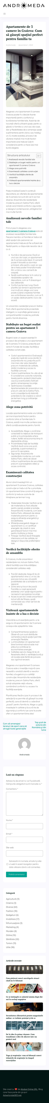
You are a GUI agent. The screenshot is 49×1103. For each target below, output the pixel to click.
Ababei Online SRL (29, 1089)
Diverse (9, 907)
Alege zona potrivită (17, 168)
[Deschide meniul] (4, 13)
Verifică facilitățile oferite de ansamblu (21, 176)
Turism (9, 943)
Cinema (9, 903)
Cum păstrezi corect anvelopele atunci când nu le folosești (22, 979)
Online (9, 935)
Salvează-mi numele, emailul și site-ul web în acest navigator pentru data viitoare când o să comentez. (25, 864)
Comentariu (12, 789)
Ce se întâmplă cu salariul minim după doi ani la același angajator (24, 998)
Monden (10, 931)
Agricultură (11, 899)
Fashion (9, 911)
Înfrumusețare (12, 923)
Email (9, 834)
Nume (9, 820)
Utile (8, 947)
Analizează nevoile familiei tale (22, 159)
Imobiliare (11, 919)
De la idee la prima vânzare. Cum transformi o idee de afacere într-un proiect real (21, 1036)
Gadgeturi (10, 915)
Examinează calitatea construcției (23, 171)
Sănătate (10, 939)
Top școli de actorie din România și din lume (39, 726)
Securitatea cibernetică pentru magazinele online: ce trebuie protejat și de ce (24, 1016)
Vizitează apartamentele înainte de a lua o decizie (24, 181)
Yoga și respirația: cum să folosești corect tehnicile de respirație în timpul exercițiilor (23, 1058)
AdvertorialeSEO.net (12, 1095)
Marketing (11, 927)
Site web (10, 847)
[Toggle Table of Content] (37, 156)
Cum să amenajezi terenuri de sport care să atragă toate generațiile (15, 726)
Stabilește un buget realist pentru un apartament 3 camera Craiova (24, 164)
